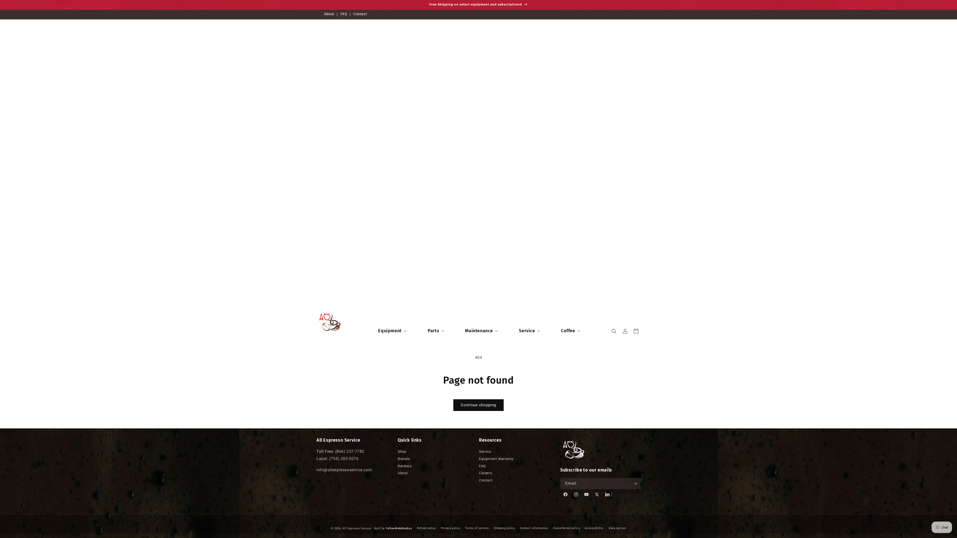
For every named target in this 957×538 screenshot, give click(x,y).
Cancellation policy (566, 528)
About (329, 14)
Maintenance (479, 331)
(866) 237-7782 (349, 451)
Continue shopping (478, 405)
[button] (391, 331)
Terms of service (477, 528)
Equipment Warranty (496, 459)
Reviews (404, 466)
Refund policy (426, 528)
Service (527, 331)
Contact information (534, 528)
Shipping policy (504, 528)
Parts (433, 331)
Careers (485, 473)
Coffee (568, 331)
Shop (402, 452)
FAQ (343, 14)
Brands (404, 459)
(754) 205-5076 (343, 458)
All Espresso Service (356, 528)
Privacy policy (450, 528)
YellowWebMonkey (399, 528)
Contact (360, 14)
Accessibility (594, 528)
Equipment (389, 331)
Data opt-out (617, 528)
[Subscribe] (635, 483)
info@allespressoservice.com (344, 470)
